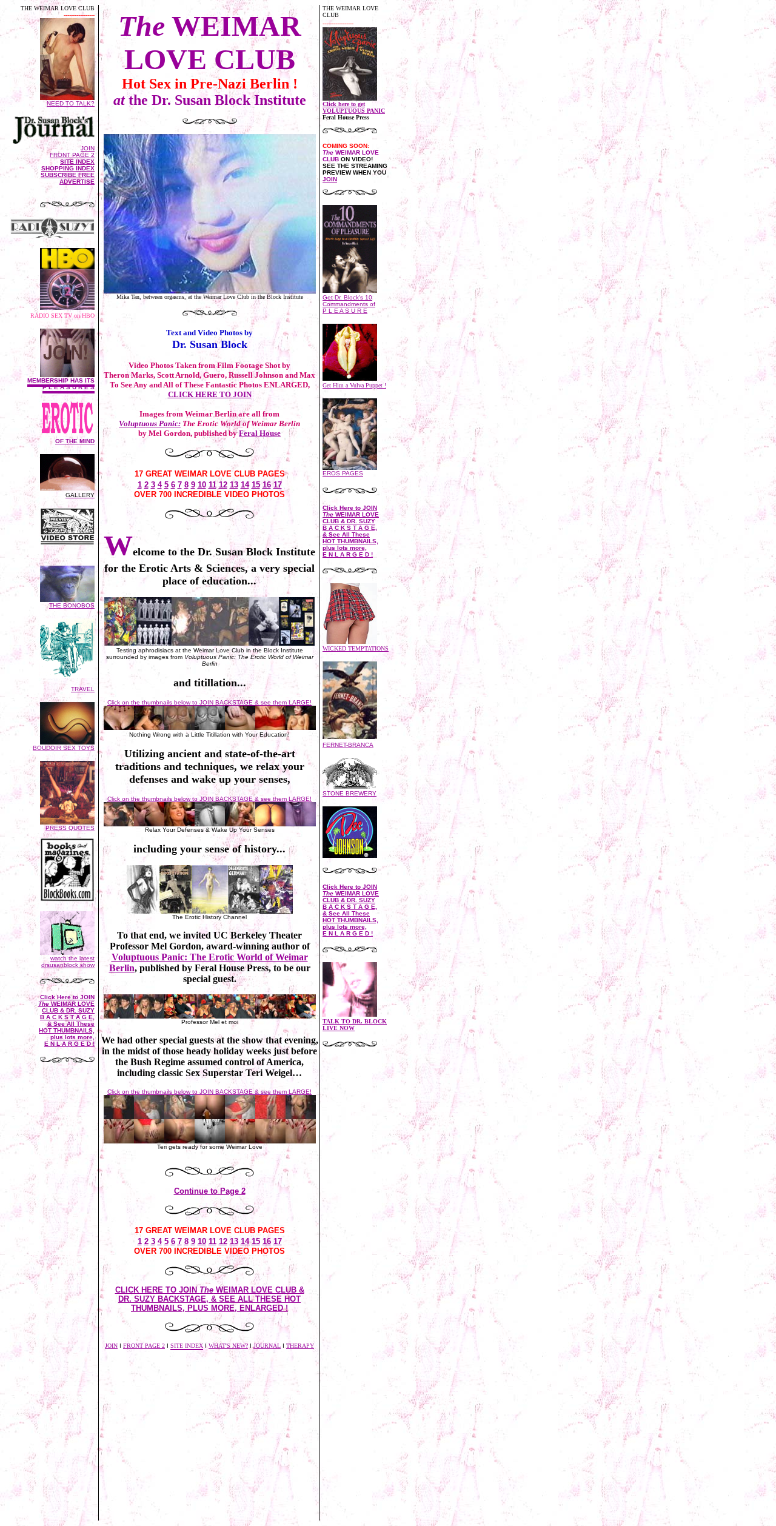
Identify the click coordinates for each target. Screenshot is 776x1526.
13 (234, 484)
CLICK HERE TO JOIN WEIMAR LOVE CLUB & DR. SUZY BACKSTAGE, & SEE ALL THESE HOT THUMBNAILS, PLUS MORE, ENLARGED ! (209, 1299)
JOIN (88, 148)
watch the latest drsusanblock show (68, 961)
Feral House (260, 433)
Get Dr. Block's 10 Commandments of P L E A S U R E (349, 304)
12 (223, 484)
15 (256, 484)
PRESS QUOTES (70, 828)
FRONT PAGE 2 (72, 155)
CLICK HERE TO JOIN (210, 394)
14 (245, 484)
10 (202, 484)
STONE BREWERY (349, 793)
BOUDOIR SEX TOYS (64, 748)
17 (277, 484)
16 (267, 484)
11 (212, 484)
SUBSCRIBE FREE (68, 175)
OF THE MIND (75, 441)
